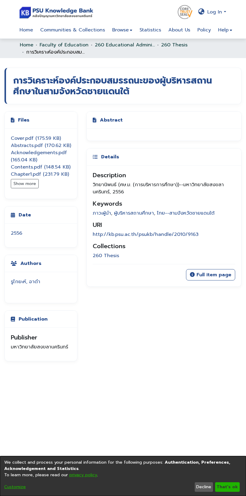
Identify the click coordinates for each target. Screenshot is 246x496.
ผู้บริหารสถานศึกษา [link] (134, 213)
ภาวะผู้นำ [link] (102, 213)
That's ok (227, 487)
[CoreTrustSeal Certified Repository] (185, 11)
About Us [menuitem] (179, 30)
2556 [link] (16, 233)
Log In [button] (215, 12)
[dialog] (123, 476)
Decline (203, 487)
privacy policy (83, 475)
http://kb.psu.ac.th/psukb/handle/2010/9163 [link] (146, 234)
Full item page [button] (213, 274)
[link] (36, 138)
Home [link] (26, 44)
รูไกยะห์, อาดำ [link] (25, 281)
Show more (25, 183)
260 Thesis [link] (174, 44)
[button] (58, 12)
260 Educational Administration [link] (125, 44)
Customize (15, 487)
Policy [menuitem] (204, 30)
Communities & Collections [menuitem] (72, 30)
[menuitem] (122, 30)
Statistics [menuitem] (150, 30)
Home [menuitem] (26, 30)
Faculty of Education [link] (64, 44)
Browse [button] (120, 30)
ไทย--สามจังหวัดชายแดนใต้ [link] (185, 213)
